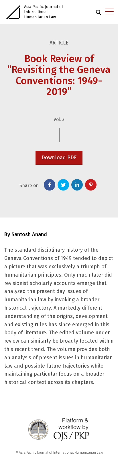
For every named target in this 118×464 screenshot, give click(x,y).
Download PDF (59, 157)
